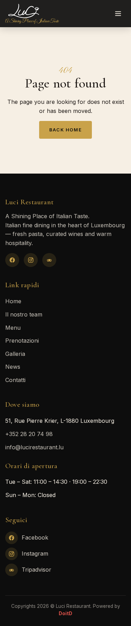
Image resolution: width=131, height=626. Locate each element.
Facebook (35, 537)
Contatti (15, 379)
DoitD (65, 613)
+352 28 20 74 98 (29, 433)
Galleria (15, 353)
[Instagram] (31, 260)
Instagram (35, 553)
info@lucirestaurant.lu (34, 447)
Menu (13, 327)
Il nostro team (23, 314)
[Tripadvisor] (49, 260)
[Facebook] (12, 260)
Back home (65, 129)
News (12, 366)
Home (13, 301)
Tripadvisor (36, 569)
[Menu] (118, 13)
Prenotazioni (22, 340)
